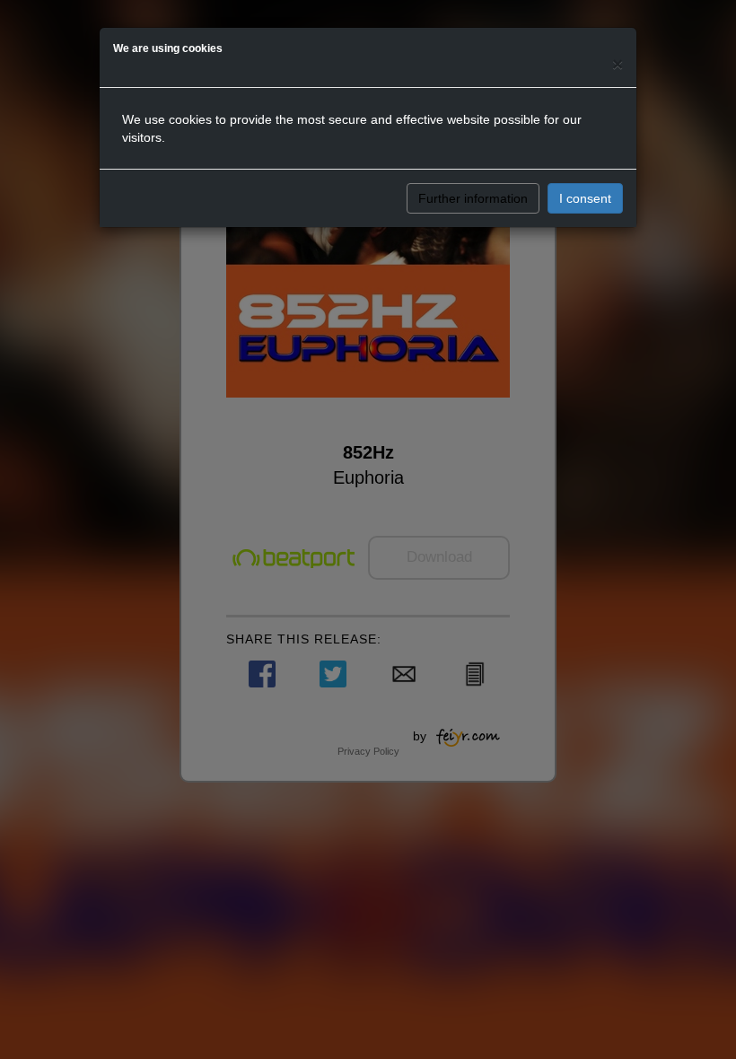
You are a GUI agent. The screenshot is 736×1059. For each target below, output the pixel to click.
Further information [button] (473, 198)
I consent (585, 198)
